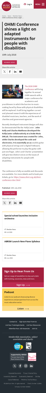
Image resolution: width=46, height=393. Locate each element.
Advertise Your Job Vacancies (19, 328)
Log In (29, 4)
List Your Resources (34, 325)
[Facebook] (20, 365)
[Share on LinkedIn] (15, 71)
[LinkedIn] (31, 365)
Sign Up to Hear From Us (28, 322)
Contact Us (13, 322)
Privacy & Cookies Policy (30, 373)
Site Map (37, 376)
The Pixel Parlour (32, 380)
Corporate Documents (15, 373)
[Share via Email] (20, 71)
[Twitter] (14, 365)
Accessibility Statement (10, 376)
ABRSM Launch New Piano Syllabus (22, 241)
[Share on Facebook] (9, 71)
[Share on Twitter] (4, 71)
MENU (37, 4)
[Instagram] (25, 365)
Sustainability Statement (26, 376)
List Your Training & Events (14, 325)
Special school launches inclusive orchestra (21, 217)
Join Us (34, 328)
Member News (9, 62)
